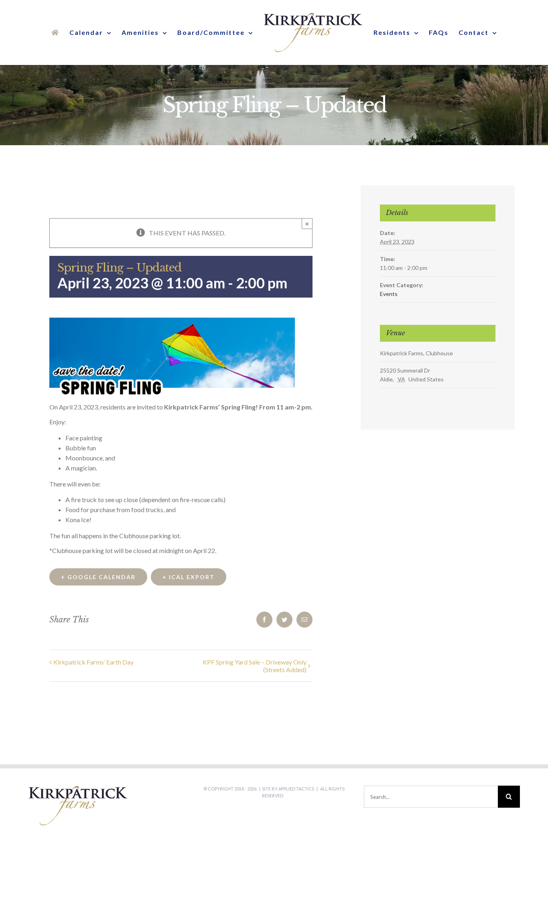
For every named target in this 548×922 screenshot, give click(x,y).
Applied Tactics (296, 788)
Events (389, 293)
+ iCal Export (188, 576)
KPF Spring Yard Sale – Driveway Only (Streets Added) (254, 665)
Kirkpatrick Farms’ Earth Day (93, 662)
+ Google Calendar (98, 576)
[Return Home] (58, 32)
